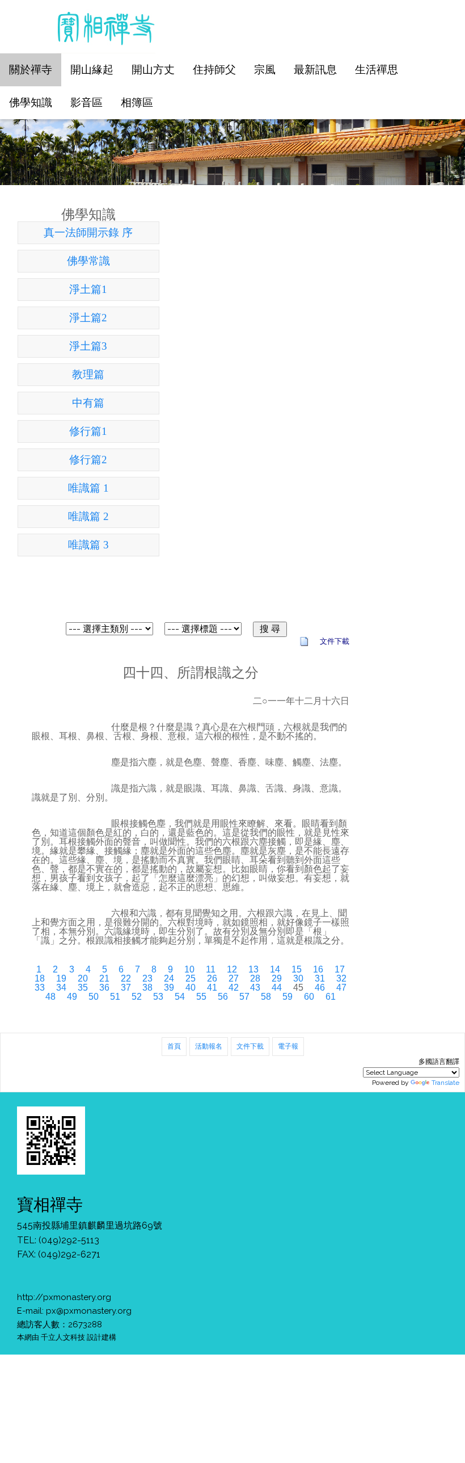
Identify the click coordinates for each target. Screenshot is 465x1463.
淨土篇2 (88, 318)
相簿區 (137, 102)
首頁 (174, 1046)
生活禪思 (376, 70)
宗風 (265, 70)
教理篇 (88, 374)
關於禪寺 (30, 70)
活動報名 (208, 1046)
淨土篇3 (88, 346)
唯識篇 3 (88, 545)
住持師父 (214, 70)
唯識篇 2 (88, 516)
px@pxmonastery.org (89, 1311)
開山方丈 (153, 70)
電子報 (288, 1046)
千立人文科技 (63, 1337)
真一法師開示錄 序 (88, 232)
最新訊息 (315, 70)
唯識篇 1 (88, 488)
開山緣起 (91, 70)
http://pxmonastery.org (64, 1297)
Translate (445, 1083)
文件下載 (250, 1046)
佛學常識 (88, 261)
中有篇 (88, 403)
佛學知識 (30, 102)
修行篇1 (88, 431)
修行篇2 (88, 460)
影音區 (86, 102)
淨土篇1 (88, 289)
